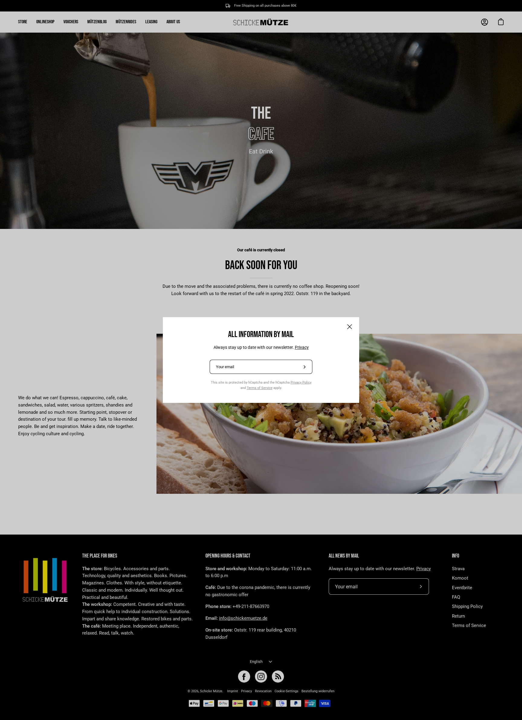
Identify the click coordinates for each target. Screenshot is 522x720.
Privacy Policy (301, 382)
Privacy (302, 347)
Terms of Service (259, 388)
